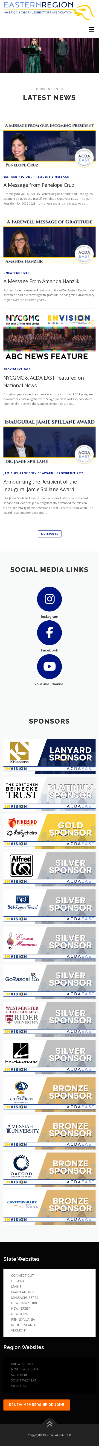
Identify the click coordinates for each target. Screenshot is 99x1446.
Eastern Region (16, 176)
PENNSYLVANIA (23, 1319)
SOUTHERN (20, 1375)
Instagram (49, 617)
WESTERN (18, 1386)
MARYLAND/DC (23, 1292)
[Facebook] (49, 632)
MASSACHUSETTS (24, 1297)
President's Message (51, 176)
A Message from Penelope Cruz (38, 184)
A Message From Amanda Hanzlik (41, 281)
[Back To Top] (49, 1424)
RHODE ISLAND (23, 1325)
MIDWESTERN (22, 1364)
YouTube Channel (49, 684)
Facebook (49, 650)
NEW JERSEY (20, 1308)
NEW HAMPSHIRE (24, 1303)
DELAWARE (19, 1281)
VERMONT (19, 1330)
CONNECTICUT (22, 1275)
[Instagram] (49, 599)
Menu (91, 29)
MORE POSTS (49, 533)
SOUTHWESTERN (24, 1380)
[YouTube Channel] (49, 666)
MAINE (16, 1286)
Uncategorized (16, 273)
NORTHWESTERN (24, 1369)
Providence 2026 (16, 369)
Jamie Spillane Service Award (28, 473)
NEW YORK (19, 1314)
